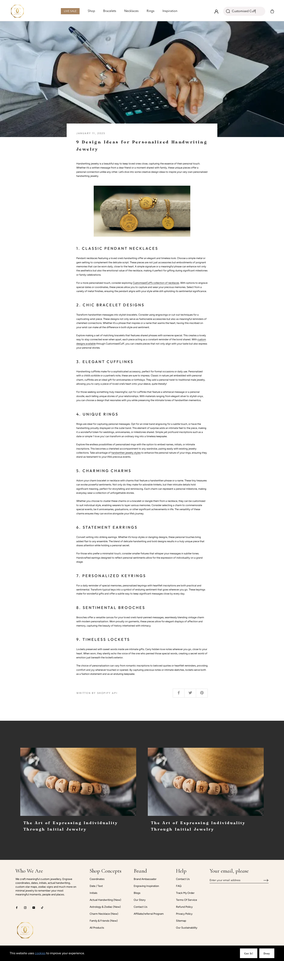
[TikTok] (42, 907)
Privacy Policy (184, 913)
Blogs (137, 893)
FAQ (178, 886)
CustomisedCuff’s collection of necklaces (156, 282)
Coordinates (97, 879)
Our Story (139, 900)
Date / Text (96, 886)
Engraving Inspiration (146, 886)
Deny (267, 953)
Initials (93, 893)
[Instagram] (25, 907)
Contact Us (140, 907)
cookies (40, 953)
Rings (150, 11)
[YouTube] (33, 907)
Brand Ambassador (145, 879)
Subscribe (263, 880)
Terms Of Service (186, 900)
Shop (91, 11)
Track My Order (185, 893)
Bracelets (109, 11)
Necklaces (131, 11)
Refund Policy (184, 907)
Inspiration (169, 11)
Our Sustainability (186, 927)
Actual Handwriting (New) (105, 900)
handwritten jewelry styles (126, 452)
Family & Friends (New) (104, 920)
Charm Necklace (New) (104, 913)
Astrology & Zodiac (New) (105, 907)
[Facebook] (16, 907)
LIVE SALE (70, 12)
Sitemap (181, 920)
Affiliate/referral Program (149, 913)
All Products (97, 927)
